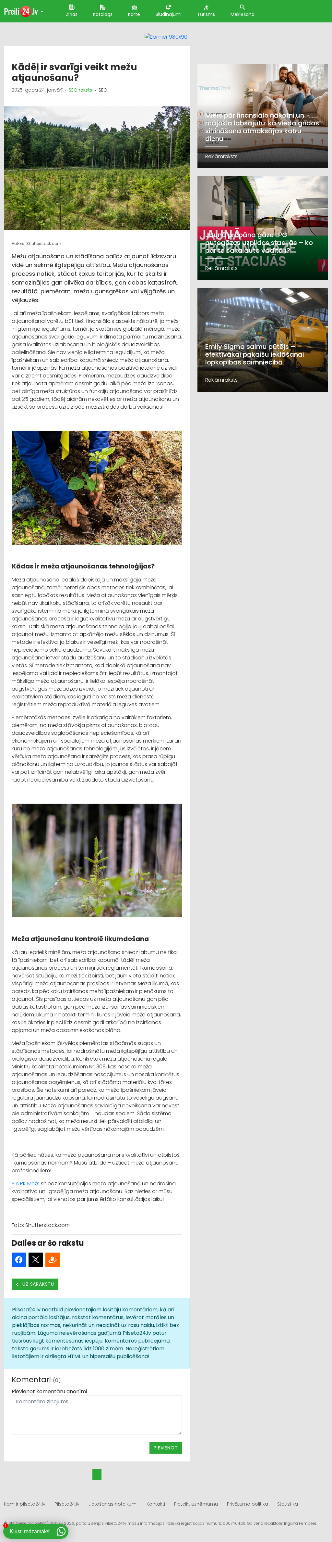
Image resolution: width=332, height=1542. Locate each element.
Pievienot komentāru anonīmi (49, 1391)
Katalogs (103, 14)
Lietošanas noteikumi (113, 1504)
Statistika (287, 1504)
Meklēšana (243, 14)
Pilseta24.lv (66, 1504)
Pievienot (166, 1448)
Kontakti (156, 1504)
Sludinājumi (169, 14)
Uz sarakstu (37, 1284)
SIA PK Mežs (26, 1183)
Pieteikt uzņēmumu (196, 1504)
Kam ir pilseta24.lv (24, 1504)
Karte (134, 14)
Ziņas (71, 14)
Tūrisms (206, 14)
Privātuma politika (247, 1504)
